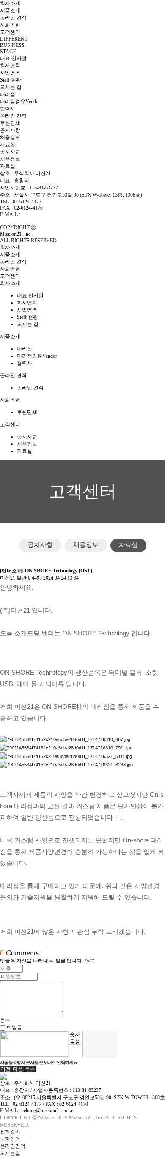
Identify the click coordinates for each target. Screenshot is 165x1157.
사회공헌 (10, 25)
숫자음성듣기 (75, 1037)
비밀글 (14, 1027)
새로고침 (74, 1050)
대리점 (7, 94)
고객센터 (10, 32)
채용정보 (10, 137)
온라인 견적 (13, 18)
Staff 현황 (10, 80)
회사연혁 (10, 65)
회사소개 (10, 3)
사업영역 (10, 73)
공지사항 (10, 130)
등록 (5, 1020)
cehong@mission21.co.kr (47, 214)
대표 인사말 (13, 58)
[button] (6, 1069)
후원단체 (10, 123)
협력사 (7, 109)
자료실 (7, 145)
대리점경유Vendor (20, 101)
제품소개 (10, 11)
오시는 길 (11, 87)
